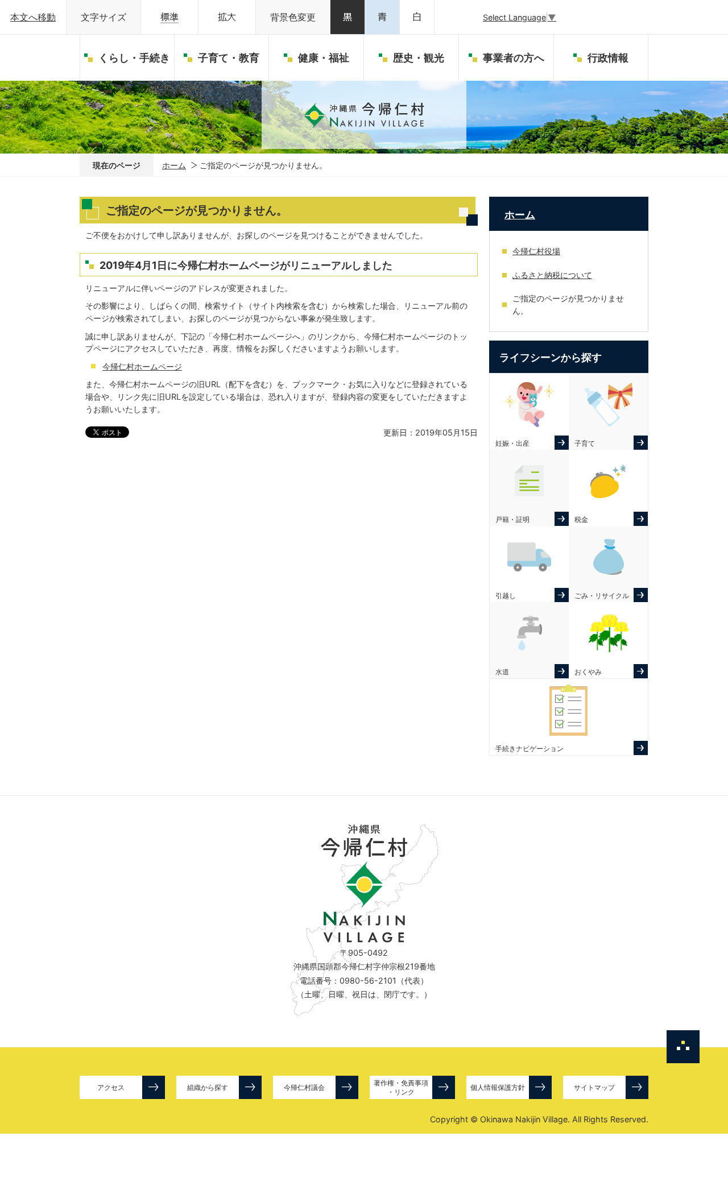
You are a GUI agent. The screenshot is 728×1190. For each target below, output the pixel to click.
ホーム (174, 165)
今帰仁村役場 (536, 251)
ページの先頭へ (683, 1046)
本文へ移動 (33, 17)
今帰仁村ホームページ (142, 366)
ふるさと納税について (552, 275)
